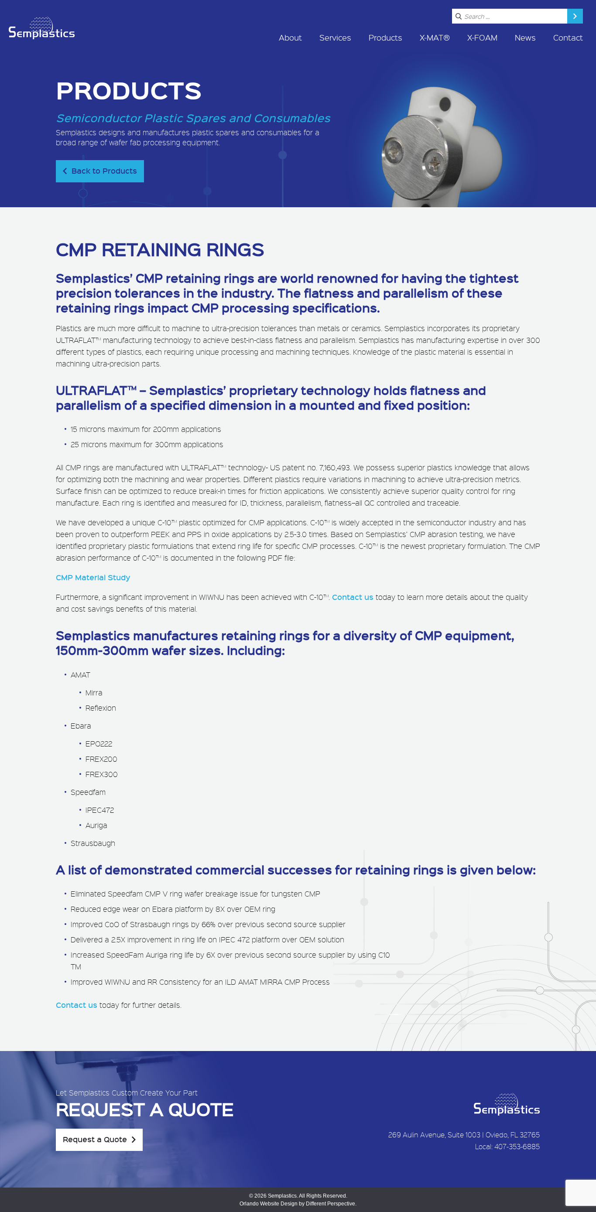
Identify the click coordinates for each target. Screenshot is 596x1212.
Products (385, 37)
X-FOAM (482, 37)
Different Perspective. (331, 1204)
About (290, 37)
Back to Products (104, 170)
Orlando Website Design (269, 1204)
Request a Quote (95, 1139)
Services (335, 37)
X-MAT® (435, 37)
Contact (568, 37)
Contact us (352, 597)
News (525, 37)
